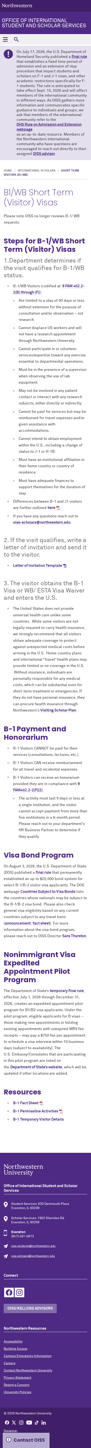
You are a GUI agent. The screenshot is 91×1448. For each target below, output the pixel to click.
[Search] (16, 39)
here (51, 508)
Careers (9, 1363)
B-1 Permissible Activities (35, 1111)
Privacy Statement (17, 1377)
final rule (79, 57)
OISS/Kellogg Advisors (30, 1308)
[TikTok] (36, 1422)
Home (8, 170)
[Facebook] (7, 1422)
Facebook (9, 1292)
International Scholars (37, 170)
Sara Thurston (74, 936)
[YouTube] (29, 1422)
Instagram (19, 1292)
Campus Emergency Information (28, 1356)
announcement (18, 923)
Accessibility (13, 1341)
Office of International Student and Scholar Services (44, 23)
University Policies (17, 1392)
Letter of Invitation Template (37, 566)
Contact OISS (29, 1440)
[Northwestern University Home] (17, 5)
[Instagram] (21, 1422)
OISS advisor (44, 154)
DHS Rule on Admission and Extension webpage (49, 127)
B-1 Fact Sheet (25, 1103)
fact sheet (41, 923)
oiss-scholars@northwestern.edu (41, 522)
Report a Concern (16, 1385)
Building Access (15, 1348)
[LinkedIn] (44, 1422)
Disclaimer (11, 1431)
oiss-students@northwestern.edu (33, 1246)
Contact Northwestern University (28, 1370)
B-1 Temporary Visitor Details (38, 1119)
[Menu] (5, 39)
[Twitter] (14, 1422)
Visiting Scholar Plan (58, 710)
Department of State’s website (36, 1067)
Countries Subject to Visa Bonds (48, 892)
